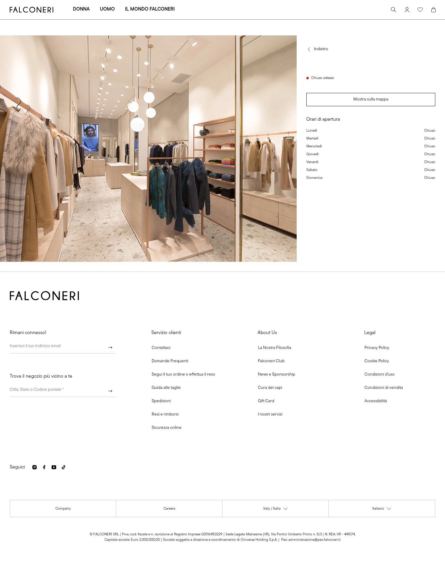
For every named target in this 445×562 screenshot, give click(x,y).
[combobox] (63, 391)
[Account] (407, 9)
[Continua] (110, 347)
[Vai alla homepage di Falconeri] (31, 10)
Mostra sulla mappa (370, 99)
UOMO (107, 9)
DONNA (81, 9)
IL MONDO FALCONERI (150, 9)
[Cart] (433, 9)
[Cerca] (393, 9)
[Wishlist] (420, 9)
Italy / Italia (275, 510)
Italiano (382, 510)
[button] (161, 348)
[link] (170, 361)
